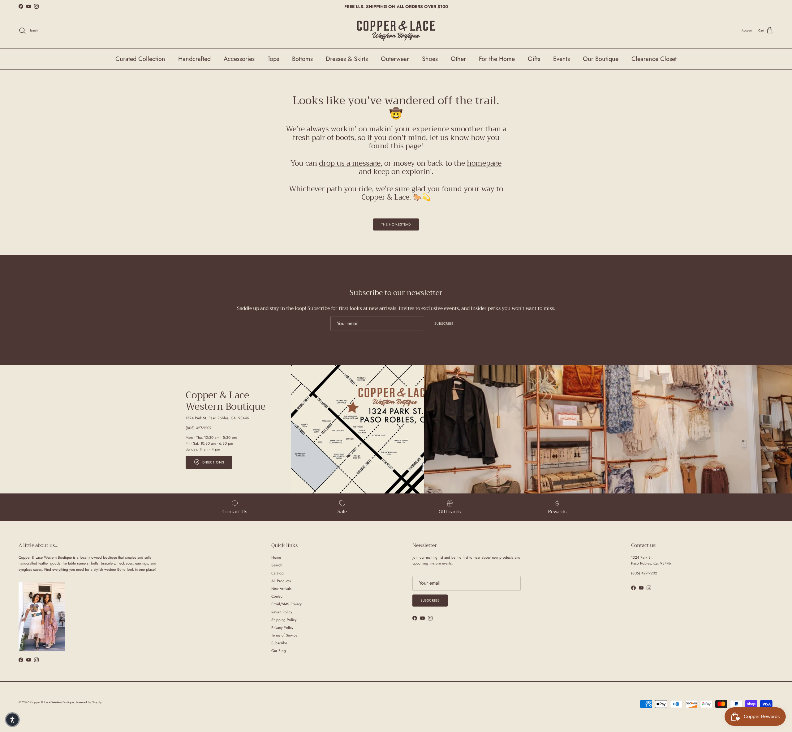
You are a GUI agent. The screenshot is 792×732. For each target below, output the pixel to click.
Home (276, 557)
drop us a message (350, 163)
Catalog (277, 573)
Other (458, 58)
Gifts (534, 58)
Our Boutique (600, 58)
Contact (277, 596)
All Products (281, 581)
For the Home (497, 58)
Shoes (430, 58)
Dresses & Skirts (347, 58)
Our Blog (278, 651)
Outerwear (395, 58)
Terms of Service (284, 635)
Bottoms (302, 58)
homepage (484, 163)
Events (561, 58)
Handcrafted (194, 58)
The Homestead (396, 224)
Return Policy (281, 612)
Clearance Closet (654, 58)
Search (276, 565)
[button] (12, 719)
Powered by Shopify (88, 702)
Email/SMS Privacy (286, 604)
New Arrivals (281, 588)
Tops (273, 58)
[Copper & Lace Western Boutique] (396, 30)
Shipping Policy (283, 620)
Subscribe (444, 323)
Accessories (239, 58)
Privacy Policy (282, 627)
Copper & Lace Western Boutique (52, 702)
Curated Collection (140, 58)
